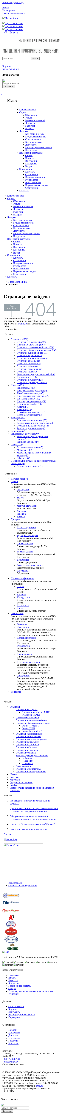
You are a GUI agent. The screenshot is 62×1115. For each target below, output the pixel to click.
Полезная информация (22, 578)
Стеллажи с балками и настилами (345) (37, 350)
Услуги (20, 497)
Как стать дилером (26, 527)
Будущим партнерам (27, 535)
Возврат (21, 516)
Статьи (20, 586)
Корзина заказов (25, 551)
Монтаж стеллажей (27, 505)
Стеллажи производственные (32, 382)
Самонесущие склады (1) (29, 466)
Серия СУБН (28, 728)
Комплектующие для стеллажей (32, 755)
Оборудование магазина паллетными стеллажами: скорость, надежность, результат (33, 817)
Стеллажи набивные (27, 366)
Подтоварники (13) (27, 377)
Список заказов (25, 543)
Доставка (21, 511)
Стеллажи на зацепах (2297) (31, 342)
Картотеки (15, 779)
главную (22, 323)
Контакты (22, 624)
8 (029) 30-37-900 (14, 26)
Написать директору (12, 2)
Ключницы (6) (24, 409)
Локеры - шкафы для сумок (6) (32, 390)
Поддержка (22, 570)
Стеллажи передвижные (29, 369)
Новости (21, 594)
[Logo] (5, 952)
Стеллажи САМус (31, 715)
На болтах (27, 758)
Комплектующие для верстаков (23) (35, 423)
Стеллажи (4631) (19, 339)
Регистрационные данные (30, 565)
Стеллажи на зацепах (26, 709)
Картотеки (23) (18, 431)
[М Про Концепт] (11, 18)
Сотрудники (23, 675)
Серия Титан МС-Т (32, 731)
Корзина (12, 1009)
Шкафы (13, 774)
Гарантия (21, 514)
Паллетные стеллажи (27, 717)
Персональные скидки (28, 662)
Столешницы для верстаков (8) (33, 425)
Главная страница (17, 282)
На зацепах (27, 760)
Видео (20, 608)
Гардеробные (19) (26, 388)
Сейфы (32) (17, 444)
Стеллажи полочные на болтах (31, 720)
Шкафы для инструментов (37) (32, 396)
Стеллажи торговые (27, 371)
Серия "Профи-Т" (31, 725)
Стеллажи (15, 706)
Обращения (23, 489)
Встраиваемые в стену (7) (30, 447)
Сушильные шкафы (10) (29, 404)
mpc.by (39, 1086)
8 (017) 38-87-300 (14, 23)
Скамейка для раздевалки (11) (32, 412)
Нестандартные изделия (29, 415)
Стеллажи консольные (28, 361)
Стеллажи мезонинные (28, 363)
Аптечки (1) (23, 406)
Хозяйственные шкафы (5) (30, 393)
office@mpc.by (11, 32)
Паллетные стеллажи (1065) (31, 344)
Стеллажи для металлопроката (32, 358)
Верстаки (14, 777)
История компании (26, 637)
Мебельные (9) (24, 450)
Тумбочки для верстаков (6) (31, 428)
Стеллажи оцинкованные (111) (32, 352)
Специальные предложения (22, 885)
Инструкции (23, 597)
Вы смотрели (15, 883)
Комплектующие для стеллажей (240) (36, 374)
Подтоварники (23, 766)
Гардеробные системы (21, 782)
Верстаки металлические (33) (32, 420)
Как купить (23, 605)
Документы (23, 559)
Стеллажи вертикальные (29, 355)
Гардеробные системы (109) (25, 433)
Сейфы (13, 785)
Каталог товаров (19, 478)
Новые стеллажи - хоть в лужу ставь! (29, 829)
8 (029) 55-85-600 (14, 29)
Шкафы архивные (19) (28, 398)
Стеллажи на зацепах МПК (36, 712)
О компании (17, 613)
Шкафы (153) (17, 385)
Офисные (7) (23, 458)
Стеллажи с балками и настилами (33, 723)
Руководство (23, 646)
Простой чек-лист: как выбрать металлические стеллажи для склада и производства (34, 809)
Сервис (14, 481)
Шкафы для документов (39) (31, 401)
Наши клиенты (24, 654)
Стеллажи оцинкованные (29, 733)
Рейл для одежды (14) (28, 442)
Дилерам (15, 519)
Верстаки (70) (18, 417)
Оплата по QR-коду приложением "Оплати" (32, 824)
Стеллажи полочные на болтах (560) (35, 347)
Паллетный (27, 763)
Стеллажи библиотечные (30, 379)
